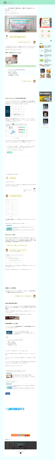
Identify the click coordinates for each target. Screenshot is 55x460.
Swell (9, 439)
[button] (20, 453)
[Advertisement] (20, 90)
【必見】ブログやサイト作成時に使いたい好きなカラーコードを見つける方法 (24, 228)
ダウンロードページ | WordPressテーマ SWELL (21, 331)
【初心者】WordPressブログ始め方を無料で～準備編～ (22, 374)
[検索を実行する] (51, 41)
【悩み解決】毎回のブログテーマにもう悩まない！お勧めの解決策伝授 (24, 386)
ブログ (6, 439)
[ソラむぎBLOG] (8, 2)
